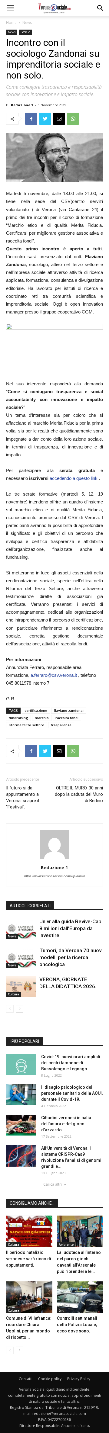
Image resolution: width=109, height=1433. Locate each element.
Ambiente (66, 1244)
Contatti (25, 1378)
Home (11, 22)
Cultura (13, 994)
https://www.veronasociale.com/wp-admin (54, 876)
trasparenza (61, 725)
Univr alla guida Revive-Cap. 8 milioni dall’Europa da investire (71, 928)
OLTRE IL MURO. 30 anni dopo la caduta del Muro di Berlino (79, 794)
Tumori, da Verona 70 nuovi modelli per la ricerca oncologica (71, 957)
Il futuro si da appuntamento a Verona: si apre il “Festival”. (22, 797)
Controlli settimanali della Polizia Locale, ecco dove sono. (77, 1324)
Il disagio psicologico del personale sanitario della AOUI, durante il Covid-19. (72, 1093)
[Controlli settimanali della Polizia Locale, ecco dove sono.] (80, 1297)
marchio (42, 717)
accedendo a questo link (74, 478)
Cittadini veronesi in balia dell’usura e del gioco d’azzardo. (66, 1123)
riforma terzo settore (26, 725)
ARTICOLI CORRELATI (30, 905)
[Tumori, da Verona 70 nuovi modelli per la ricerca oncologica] (21, 957)
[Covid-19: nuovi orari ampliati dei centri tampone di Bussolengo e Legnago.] (21, 1064)
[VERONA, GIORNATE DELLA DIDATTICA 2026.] (21, 986)
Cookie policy (49, 1378)
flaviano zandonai (69, 710)
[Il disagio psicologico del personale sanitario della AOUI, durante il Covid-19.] (21, 1094)
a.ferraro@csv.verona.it (54, 675)
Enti (61, 1310)
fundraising (18, 717)
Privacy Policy (78, 1378)
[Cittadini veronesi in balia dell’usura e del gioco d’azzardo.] (21, 1125)
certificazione (36, 710)
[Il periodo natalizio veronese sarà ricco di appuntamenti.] (29, 1231)
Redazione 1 (22, 105)
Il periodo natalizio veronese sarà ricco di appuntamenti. (28, 1259)
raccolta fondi (66, 717)
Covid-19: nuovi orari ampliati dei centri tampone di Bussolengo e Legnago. (70, 1062)
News (27, 22)
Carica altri (52, 1184)
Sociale (25, 32)
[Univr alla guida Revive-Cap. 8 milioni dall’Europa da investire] (21, 928)
